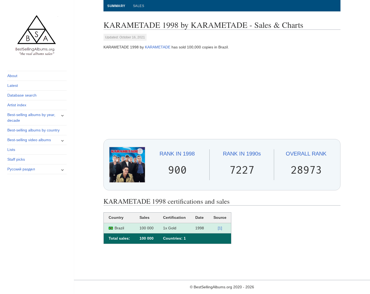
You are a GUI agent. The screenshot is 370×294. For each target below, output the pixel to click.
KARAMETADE (157, 47)
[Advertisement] (222, 95)
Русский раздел (21, 169)
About (12, 76)
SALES (138, 6)
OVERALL (306, 154)
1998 (177, 154)
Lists (11, 149)
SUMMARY (116, 6)
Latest (12, 85)
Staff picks (16, 159)
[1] (220, 228)
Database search (22, 95)
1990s (242, 154)
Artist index (16, 105)
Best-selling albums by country (33, 130)
